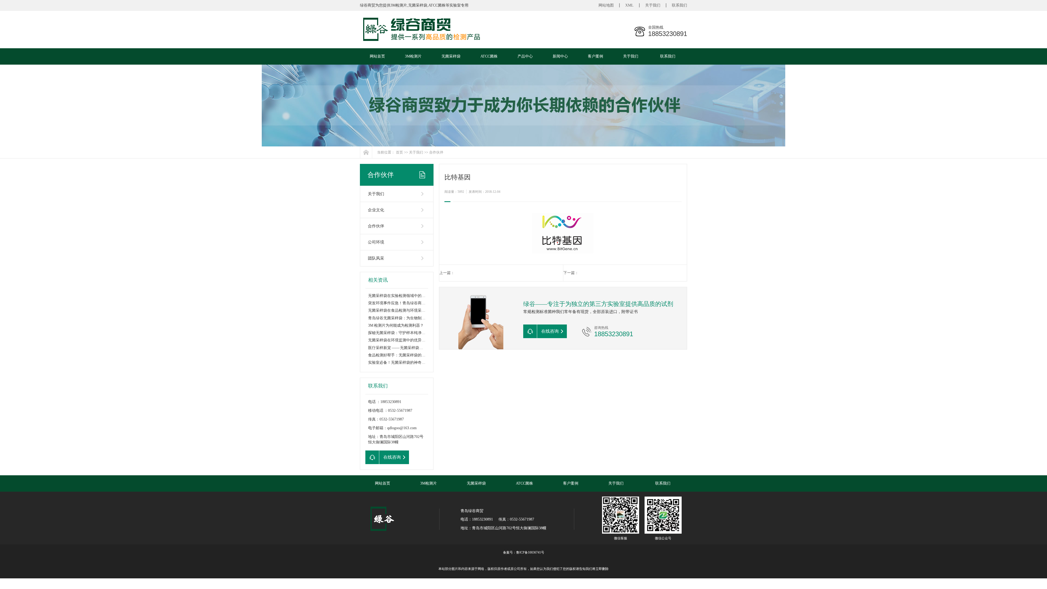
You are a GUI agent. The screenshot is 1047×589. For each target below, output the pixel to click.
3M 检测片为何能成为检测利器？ (396, 325)
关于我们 (652, 5)
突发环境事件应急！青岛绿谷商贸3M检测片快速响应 (412, 303)
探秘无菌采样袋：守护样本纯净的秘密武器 (404, 333)
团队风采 (376, 258)
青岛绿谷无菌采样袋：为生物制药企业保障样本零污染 (414, 318)
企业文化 (376, 210)
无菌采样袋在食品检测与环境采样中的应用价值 (408, 310)
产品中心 (525, 56)
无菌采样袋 (451, 56)
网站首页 (377, 56)
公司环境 (376, 242)
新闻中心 (560, 56)
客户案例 (595, 56)
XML (629, 5)
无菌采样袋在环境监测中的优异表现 (398, 340)
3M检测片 (413, 56)
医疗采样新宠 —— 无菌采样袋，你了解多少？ (407, 348)
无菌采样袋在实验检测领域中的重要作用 (402, 296)
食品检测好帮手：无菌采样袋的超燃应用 (402, 355)
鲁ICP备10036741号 (530, 552)
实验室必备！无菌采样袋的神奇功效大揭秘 (404, 362)
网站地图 (606, 5)
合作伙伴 (436, 152)
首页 (399, 152)
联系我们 (679, 5)
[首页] (366, 152)
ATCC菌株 (489, 56)
